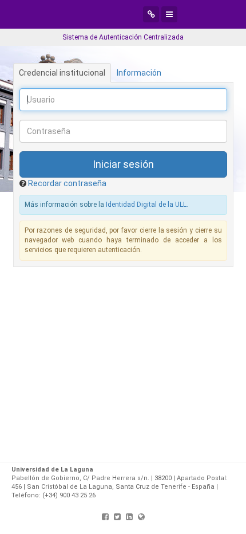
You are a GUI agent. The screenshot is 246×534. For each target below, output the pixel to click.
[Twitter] (117, 516)
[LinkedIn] (129, 516)
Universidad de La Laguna (106, 14)
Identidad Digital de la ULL (146, 205)
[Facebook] (105, 516)
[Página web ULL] (141, 516)
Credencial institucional (62, 72)
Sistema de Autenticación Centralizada (123, 37)
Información (139, 72)
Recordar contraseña (67, 183)
